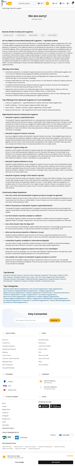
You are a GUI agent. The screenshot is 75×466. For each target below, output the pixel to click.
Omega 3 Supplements (29, 295)
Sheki (4, 422)
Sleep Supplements (55, 289)
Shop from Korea (59, 447)
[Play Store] (55, 406)
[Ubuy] (9, 3)
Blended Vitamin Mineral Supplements (16, 289)
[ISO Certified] (20, 437)
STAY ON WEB (19, 462)
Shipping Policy (7, 362)
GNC (32, 275)
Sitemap (5, 352)
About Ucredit (43, 355)
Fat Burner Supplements (11, 295)
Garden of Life (8, 35)
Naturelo (45, 275)
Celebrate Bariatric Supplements (37, 279)
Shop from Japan (30, 447)
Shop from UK (18, 447)
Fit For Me (42, 277)
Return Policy (43, 349)
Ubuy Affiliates (43, 365)
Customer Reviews (45, 346)
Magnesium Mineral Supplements (26, 291)
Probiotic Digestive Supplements (14, 298)
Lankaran (5, 413)
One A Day (52, 275)
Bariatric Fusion (16, 275)
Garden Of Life (62, 275)
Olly (36, 277)
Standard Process (48, 281)
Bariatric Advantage (17, 279)
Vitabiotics (17, 281)
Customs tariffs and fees (10, 358)
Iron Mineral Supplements (40, 300)
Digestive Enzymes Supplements (14, 293)
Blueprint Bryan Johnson (57, 279)
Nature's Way (33, 35)
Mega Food (51, 277)
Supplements (31, 297)
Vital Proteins (21, 35)
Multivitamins (47, 298)
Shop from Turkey (20, 448)
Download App (44, 340)
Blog (40, 362)
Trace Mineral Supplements (47, 295)
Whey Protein (47, 293)
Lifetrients (6, 275)
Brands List (42, 343)
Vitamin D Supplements (34, 293)
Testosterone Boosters (61, 293)
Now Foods (30, 277)
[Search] (47, 3)
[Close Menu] (2, 4)
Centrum (26, 275)
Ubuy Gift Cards (44, 358)
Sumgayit (5, 416)
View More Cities (8, 428)
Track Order (6, 355)
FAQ (40, 352)
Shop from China (7, 448)
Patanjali (17, 277)
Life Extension (8, 281)
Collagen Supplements (46, 291)
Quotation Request (8, 346)
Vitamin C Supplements (34, 298)
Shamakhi (5, 425)
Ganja (4, 406)
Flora (43, 35)
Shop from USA (6, 447)
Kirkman (38, 275)
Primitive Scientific (35, 281)
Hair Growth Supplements (39, 289)
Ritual (23, 277)
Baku (4, 403)
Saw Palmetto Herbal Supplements (15, 302)
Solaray (25, 281)
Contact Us (6, 343)
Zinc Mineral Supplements (12, 300)
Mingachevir (6, 409)
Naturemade (60, 277)
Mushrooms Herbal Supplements (14, 297)
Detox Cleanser (8, 291)
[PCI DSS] (6, 437)
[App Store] (44, 406)
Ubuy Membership (8, 368)
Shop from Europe (34, 448)
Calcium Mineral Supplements (60, 300)
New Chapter (52, 35)
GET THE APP (56, 462)
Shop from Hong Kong (45, 447)
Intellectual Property (9, 349)
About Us (5, 340)
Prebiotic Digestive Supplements (48, 297)
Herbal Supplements (61, 298)
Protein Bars (26, 300)
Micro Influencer (7, 365)
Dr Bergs (6, 279)
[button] (55, 3)
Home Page (5, 8)
